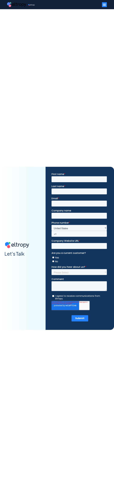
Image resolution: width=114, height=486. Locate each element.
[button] (104, 4)
